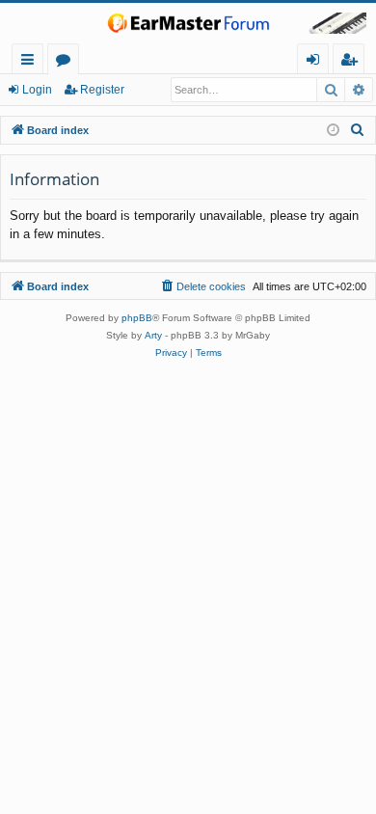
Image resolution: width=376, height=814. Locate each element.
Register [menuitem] (352, 62)
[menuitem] (357, 130)
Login (37, 89)
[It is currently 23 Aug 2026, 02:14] (333, 131)
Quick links (31, 62)
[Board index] (188, 23)
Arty (153, 335)
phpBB (136, 317)
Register (102, 89)
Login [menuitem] (317, 62)
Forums (67, 62)
